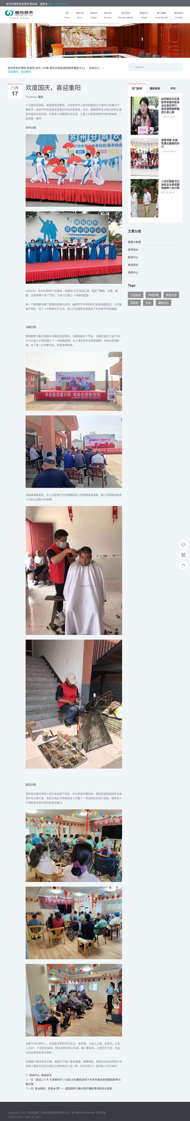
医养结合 (133, 249)
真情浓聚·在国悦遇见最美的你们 (170, 143)
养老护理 (153, 295)
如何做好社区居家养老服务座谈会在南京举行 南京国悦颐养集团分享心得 (170, 105)
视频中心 (133, 272)
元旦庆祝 (135, 295)
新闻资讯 (46, 1075)
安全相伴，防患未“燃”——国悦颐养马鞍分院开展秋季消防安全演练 (73, 1088)
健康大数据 (134, 242)
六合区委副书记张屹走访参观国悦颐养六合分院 (170, 184)
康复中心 (163, 303)
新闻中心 (94, 68)
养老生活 (171, 295)
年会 (148, 303)
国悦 (40, 97)
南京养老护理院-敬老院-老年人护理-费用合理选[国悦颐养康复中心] (46, 68)
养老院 (134, 303)
